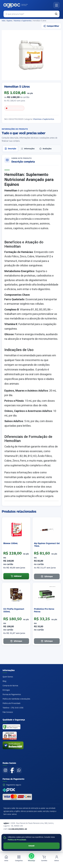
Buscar (56, 14)
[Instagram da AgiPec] (5, 770)
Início (3, 21)
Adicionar (18, 576)
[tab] (10, 149)
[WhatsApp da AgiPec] (19, 770)
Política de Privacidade (17, 840)
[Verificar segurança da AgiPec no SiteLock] (10, 736)
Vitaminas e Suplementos (23, 21)
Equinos (9, 21)
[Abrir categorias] (56, 5)
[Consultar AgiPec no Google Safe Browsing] (12, 727)
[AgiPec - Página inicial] (16, 5)
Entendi (31, 846)
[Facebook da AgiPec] (12, 770)
